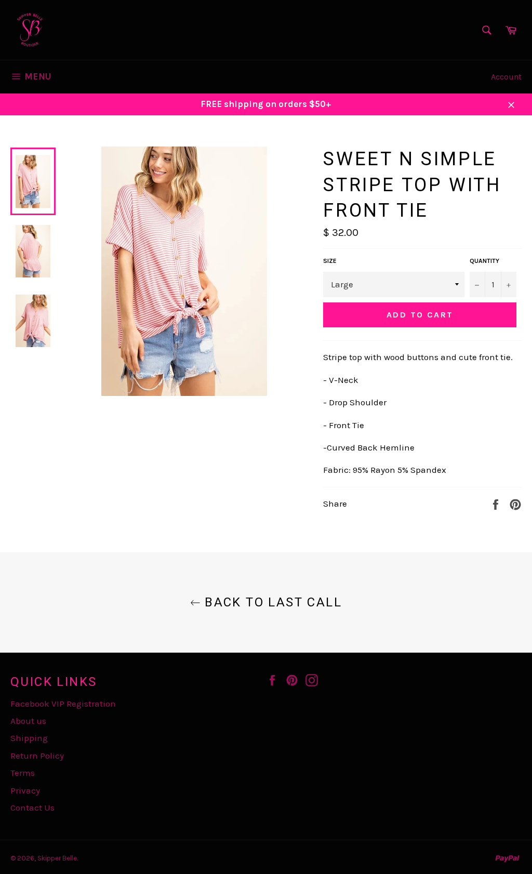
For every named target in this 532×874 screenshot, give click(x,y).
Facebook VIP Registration (63, 703)
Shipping (29, 738)
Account (506, 77)
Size (330, 260)
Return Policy (37, 755)
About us (28, 721)
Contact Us (32, 807)
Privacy (25, 790)
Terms (22, 772)
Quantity (484, 260)
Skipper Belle (57, 858)
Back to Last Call (271, 602)
